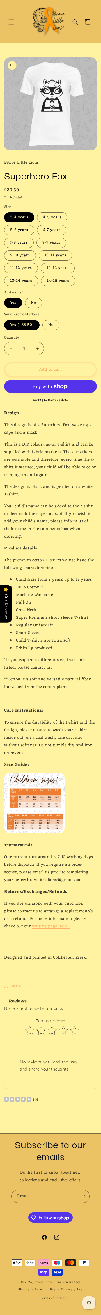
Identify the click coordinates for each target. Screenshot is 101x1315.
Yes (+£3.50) (22, 324)
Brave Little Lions (48, 1282)
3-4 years (19, 217)
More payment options (50, 399)
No (33, 302)
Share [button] (16, 986)
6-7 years (52, 229)
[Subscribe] (83, 1196)
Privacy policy (72, 1289)
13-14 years (21, 280)
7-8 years (19, 242)
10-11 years (55, 255)
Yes (13, 302)
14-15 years (58, 280)
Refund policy (45, 1289)
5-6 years (19, 229)
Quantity (11, 338)
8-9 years (51, 242)
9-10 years (20, 255)
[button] (11, 22)
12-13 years (58, 268)
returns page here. (51, 926)
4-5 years (52, 217)
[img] (17, 1100)
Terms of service (53, 1298)
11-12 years (21, 268)
